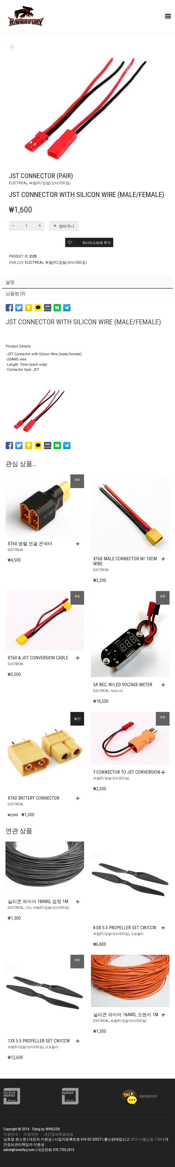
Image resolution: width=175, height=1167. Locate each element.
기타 (28, 907)
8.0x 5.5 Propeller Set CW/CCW (124, 927)
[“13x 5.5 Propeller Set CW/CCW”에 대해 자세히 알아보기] (79, 1041)
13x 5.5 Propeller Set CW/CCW (39, 1041)
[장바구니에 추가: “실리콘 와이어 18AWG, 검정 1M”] (79, 902)
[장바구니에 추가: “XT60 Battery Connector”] (79, 798)
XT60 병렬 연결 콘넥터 (30, 543)
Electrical (18, 183)
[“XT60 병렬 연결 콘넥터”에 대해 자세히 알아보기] (79, 544)
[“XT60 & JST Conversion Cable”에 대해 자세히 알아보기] (79, 658)
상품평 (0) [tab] (15, 293)
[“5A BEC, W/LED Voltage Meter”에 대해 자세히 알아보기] (164, 685)
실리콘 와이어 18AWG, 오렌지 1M (125, 1014)
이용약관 (31, 1134)
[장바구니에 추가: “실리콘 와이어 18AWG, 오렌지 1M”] (164, 1015)
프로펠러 (137, 934)
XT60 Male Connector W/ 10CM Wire (125, 561)
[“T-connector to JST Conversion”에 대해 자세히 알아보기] (164, 772)
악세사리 (117, 691)
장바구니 (66, 226)
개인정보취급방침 (58, 1134)
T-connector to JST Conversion (126, 772)
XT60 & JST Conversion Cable (38, 657)
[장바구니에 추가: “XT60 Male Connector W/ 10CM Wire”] (164, 559)
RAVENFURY (147, 1096)
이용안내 (10, 1134)
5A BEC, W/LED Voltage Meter (122, 684)
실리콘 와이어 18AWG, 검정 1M (38, 901)
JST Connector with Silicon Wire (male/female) (83, 321)
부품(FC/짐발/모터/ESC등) (50, 183)
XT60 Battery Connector (33, 798)
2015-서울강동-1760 (146, 1139)
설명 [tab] (10, 282)
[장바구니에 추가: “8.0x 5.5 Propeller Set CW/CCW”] (164, 928)
